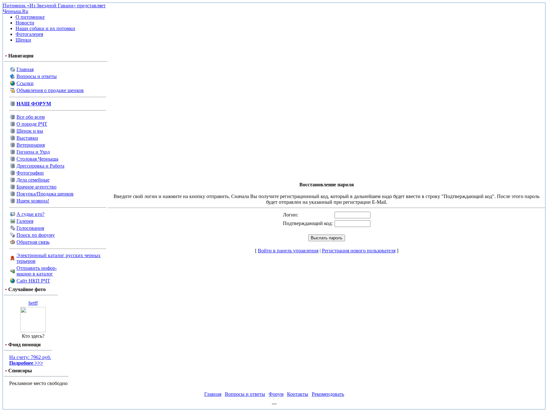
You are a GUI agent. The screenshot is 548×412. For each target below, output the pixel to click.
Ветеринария (30, 145)
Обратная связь (32, 242)
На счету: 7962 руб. (30, 360)
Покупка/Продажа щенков (45, 193)
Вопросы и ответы (36, 76)
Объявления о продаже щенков (50, 90)
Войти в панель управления (288, 250)
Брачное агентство (36, 186)
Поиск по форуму (35, 235)
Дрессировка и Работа (40, 166)
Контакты (297, 394)
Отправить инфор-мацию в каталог (36, 270)
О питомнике (30, 17)
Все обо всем (30, 117)
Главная (25, 69)
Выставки (27, 138)
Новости (25, 22)
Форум (276, 394)
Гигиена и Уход (33, 152)
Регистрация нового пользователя (358, 250)
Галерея (24, 221)
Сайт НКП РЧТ (33, 280)
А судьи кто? (30, 214)
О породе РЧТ (31, 124)
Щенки (23, 40)
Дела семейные (32, 180)
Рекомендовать (328, 394)
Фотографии (30, 173)
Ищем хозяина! (32, 200)
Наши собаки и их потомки (45, 28)
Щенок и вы (29, 131)
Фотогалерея (29, 34)
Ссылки (25, 83)
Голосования (30, 228)
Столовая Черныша (37, 159)
